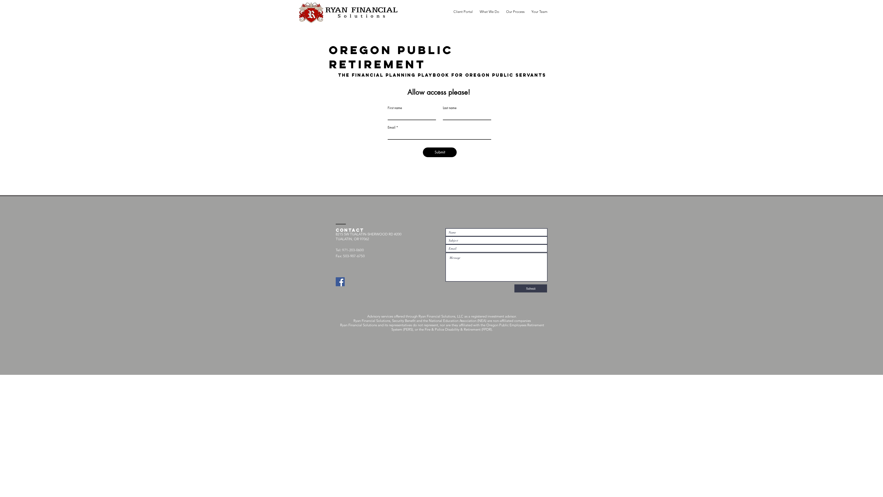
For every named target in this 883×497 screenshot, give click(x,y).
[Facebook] (340, 281)
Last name (449, 108)
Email (391, 127)
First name (395, 108)
